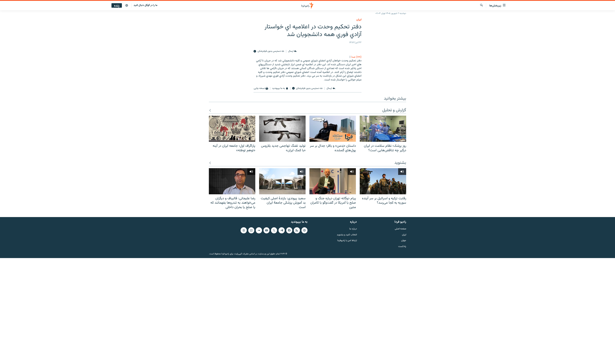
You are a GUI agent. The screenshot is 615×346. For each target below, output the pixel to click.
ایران (404, 235)
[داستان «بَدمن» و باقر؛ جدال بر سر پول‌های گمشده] (332, 129)
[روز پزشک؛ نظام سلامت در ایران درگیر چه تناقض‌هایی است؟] (383, 129)
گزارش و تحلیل (394, 110)
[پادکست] (126, 5)
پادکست (402, 246)
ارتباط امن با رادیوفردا (347, 241)
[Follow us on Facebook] (289, 230)
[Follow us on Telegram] (282, 230)
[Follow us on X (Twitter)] (274, 230)
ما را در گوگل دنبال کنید (145, 5)
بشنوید (400, 163)
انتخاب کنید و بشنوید (347, 235)
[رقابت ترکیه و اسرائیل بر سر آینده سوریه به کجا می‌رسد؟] (383, 181)
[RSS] (297, 230)
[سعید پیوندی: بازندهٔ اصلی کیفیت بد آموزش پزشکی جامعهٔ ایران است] (282, 181)
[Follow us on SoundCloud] (259, 230)
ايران (358, 20)
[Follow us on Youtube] (266, 230)
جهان (403, 241)
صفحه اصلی (400, 229)
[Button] (292, 51)
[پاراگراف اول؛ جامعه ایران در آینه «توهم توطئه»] (232, 129)
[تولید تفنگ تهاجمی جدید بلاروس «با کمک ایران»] (282, 129)
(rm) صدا (356, 57)
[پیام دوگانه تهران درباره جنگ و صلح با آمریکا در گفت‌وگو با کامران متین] (332, 181)
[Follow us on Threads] (244, 230)
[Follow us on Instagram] (251, 230)
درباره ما (353, 229)
